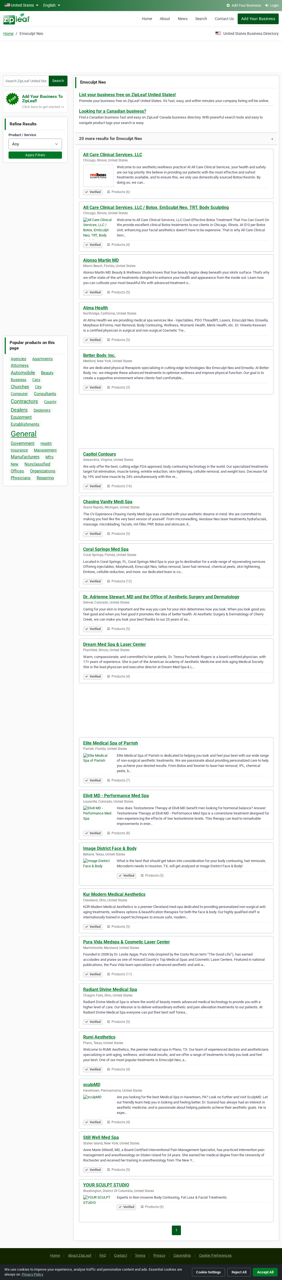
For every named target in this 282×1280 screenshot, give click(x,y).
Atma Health (95, 307)
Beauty (47, 372)
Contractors (24, 401)
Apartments (42, 359)
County (50, 402)
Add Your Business (258, 18)
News (183, 18)
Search (201, 18)
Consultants (45, 393)
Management (45, 450)
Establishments (25, 424)
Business (18, 380)
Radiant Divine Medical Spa (110, 989)
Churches (20, 386)
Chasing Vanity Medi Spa (107, 501)
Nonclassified (37, 464)
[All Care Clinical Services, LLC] (100, 176)
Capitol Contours (99, 454)
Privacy (159, 1255)
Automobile (23, 372)
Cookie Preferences (215, 1255)
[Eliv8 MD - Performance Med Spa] (100, 817)
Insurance (19, 450)
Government (22, 443)
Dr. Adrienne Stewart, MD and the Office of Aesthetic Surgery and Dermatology (161, 596)
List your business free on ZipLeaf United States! (127, 94)
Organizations (42, 471)
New (14, 464)
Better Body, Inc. (99, 355)
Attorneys (20, 365)
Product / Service (22, 135)
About (165, 18)
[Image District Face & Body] (100, 870)
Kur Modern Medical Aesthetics (114, 894)
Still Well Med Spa (101, 1137)
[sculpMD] (100, 1106)
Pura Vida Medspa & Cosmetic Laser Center (126, 942)
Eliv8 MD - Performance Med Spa (116, 795)
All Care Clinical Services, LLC (112, 154)
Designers (42, 410)
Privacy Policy (32, 1274)
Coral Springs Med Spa (106, 549)
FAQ (102, 1255)
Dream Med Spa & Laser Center (114, 644)
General (24, 433)
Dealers (19, 410)
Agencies (18, 359)
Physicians (21, 477)
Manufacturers (25, 456)
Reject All (239, 1272)
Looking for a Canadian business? (112, 111)
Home (147, 18)
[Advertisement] (141, 55)
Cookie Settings (208, 1272)
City (38, 387)
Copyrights (182, 1255)
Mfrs (49, 457)
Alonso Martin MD (101, 260)
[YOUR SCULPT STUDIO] (100, 1207)
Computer (19, 394)
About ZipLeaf (79, 1255)
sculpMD (91, 1084)
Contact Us (224, 18)
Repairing (45, 477)
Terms (140, 1255)
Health (46, 443)
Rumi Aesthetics (99, 1037)
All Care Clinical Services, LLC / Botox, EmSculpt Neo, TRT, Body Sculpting (156, 207)
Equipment (21, 417)
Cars (36, 380)
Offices (17, 471)
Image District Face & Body (110, 848)
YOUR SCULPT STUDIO (106, 1185)
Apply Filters (35, 155)
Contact (120, 1255)
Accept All (265, 1272)
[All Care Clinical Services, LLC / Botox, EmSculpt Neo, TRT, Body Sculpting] (100, 229)
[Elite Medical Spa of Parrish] (100, 765)
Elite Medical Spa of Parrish (110, 743)
